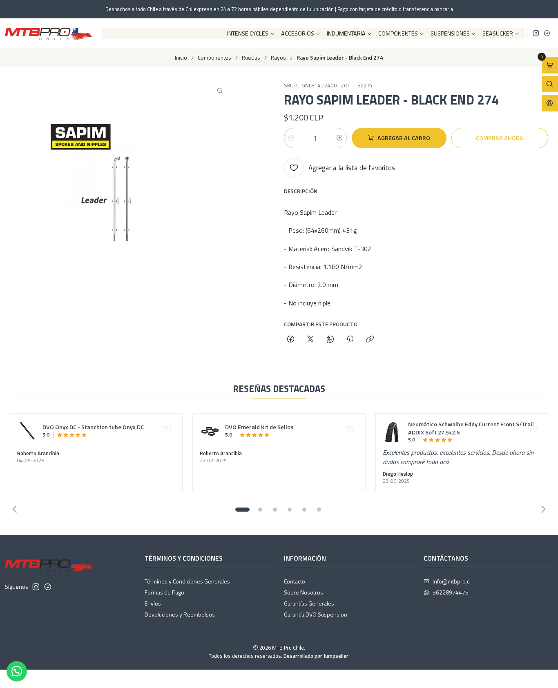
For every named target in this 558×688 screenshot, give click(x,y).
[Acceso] (550, 103)
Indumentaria (346, 33)
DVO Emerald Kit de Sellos (259, 427)
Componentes (398, 33)
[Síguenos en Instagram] (536, 33)
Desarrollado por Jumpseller (315, 656)
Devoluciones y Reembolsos (180, 614)
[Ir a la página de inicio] (48, 33)
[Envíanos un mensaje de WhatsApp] (17, 671)
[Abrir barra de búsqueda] (550, 84)
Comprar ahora (499, 138)
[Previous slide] (16, 509)
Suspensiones (450, 33)
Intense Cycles (247, 33)
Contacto (294, 581)
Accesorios (297, 33)
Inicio (181, 58)
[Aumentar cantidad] (339, 138)
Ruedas (251, 58)
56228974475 (451, 592)
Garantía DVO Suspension (315, 614)
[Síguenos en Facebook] (547, 33)
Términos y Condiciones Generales (187, 581)
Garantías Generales (309, 603)
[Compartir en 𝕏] (310, 339)
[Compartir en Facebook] (290, 339)
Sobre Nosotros (303, 592)
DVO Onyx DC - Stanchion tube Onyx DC (93, 427)
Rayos (278, 58)
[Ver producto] (27, 431)
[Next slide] (542, 509)
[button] (242, 509)
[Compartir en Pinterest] (350, 339)
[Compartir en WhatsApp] (330, 339)
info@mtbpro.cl (452, 581)
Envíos (153, 603)
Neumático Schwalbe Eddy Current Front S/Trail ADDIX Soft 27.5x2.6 (471, 429)
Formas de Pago (164, 592)
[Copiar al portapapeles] (370, 339)
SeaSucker (497, 33)
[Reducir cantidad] (291, 138)
